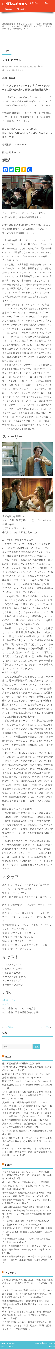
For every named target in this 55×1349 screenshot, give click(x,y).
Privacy (8, 8)
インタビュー (34, 3)
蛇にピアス (45, 1027)
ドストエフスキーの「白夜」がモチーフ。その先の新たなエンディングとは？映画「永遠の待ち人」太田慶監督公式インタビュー (26, 1294)
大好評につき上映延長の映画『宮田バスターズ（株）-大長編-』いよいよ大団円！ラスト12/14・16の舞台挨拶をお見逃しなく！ (27, 1106)
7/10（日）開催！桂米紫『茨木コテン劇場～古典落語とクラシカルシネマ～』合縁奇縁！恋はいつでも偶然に (27, 1095)
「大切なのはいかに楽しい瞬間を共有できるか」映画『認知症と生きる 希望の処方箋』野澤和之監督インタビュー (26, 1325)
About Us (21, 8)
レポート (9, 1164)
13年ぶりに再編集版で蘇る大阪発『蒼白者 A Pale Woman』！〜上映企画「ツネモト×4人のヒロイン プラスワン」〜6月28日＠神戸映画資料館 (26, 1210)
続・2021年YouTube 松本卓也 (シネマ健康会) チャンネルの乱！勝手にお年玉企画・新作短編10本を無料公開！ (27, 1152)
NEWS (8, 1056)
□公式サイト (8, 1000)
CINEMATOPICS (14, 3)
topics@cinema (11, 66)
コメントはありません (14, 70)
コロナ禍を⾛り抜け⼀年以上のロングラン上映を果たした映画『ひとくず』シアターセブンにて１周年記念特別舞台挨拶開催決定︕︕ (26, 1116)
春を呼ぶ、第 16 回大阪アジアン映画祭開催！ (24, 1130)
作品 (46, 3)
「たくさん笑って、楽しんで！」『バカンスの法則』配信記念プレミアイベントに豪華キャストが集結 (26, 1175)
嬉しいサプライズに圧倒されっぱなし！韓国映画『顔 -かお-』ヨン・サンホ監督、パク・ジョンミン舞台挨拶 (26, 1185)
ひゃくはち (8, 1027)
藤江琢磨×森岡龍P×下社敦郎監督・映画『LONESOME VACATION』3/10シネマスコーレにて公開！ (27, 1067)
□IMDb (5, 1004)
